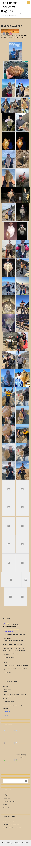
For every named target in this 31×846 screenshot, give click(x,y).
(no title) (5, 804)
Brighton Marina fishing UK (10, 626)
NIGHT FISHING (7, 638)
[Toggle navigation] (28, 2)
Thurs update (6, 798)
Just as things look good (9, 801)
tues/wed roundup (17, 827)
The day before (7, 795)
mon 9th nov (10, 821)
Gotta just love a (7, 808)
